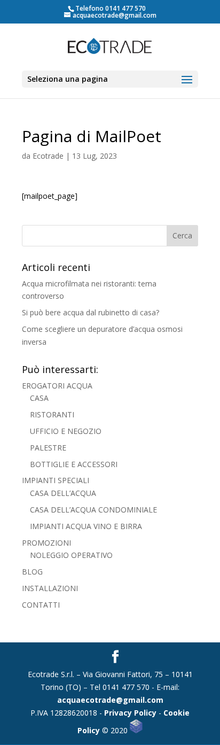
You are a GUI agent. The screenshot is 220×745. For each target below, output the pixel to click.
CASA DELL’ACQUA (63, 493)
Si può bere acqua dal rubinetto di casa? (90, 312)
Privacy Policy (130, 713)
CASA (39, 398)
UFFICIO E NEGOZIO (65, 431)
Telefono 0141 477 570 (110, 8)
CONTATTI (41, 605)
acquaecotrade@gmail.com (110, 700)
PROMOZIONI (46, 543)
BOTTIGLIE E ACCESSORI (73, 464)
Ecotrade (48, 156)
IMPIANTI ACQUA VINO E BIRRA (86, 526)
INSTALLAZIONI (50, 588)
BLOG (32, 571)
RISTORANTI (52, 414)
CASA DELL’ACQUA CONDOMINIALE (93, 510)
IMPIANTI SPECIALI (55, 480)
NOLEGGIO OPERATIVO (71, 555)
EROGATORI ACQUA (57, 386)
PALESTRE (48, 448)
